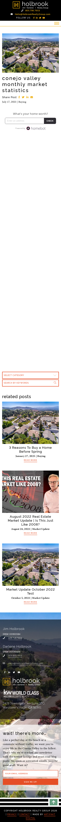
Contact (24, 814)
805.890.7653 (15, 655)
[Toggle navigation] (56, 23)
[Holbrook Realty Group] (30, 5)
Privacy (12, 814)
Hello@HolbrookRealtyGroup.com (32, 14)
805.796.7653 (32, 10)
